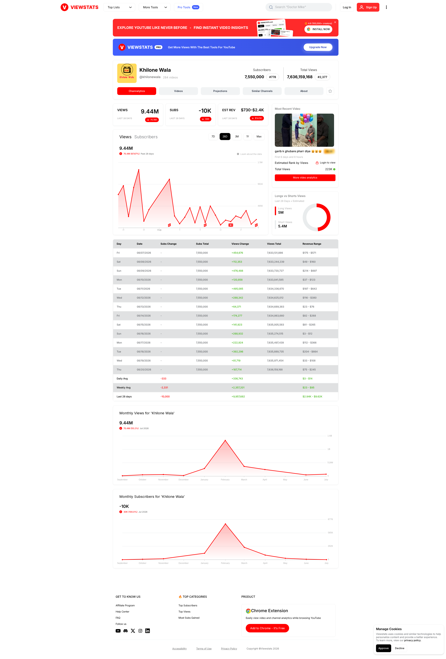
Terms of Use (204, 648)
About (304, 90)
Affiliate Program (125, 605)
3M (237, 136)
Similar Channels (262, 90)
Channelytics (137, 90)
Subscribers (146, 137)
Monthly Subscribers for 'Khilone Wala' (152, 496)
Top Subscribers (188, 605)
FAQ (118, 617)
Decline (399, 648)
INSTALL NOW (321, 29)
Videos (178, 90)
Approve (383, 648)
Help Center (122, 611)
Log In (347, 7)
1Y (247, 136)
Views (125, 137)
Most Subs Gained (189, 617)
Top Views (184, 611)
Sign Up (371, 7)
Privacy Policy (229, 648)
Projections (220, 90)
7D (213, 136)
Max (259, 136)
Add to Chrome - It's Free (267, 628)
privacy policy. (412, 640)
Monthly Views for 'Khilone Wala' (147, 413)
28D (225, 136)
